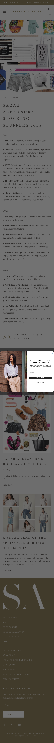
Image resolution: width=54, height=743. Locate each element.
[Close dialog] (52, 353)
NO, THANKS (40, 382)
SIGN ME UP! (40, 378)
